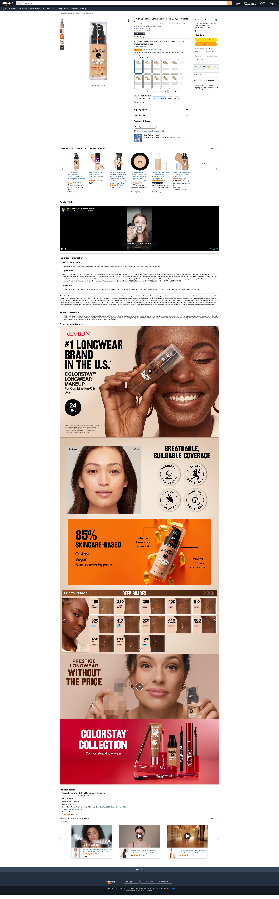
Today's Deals (22, 8)
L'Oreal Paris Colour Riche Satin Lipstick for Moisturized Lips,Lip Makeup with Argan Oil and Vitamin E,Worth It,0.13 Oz (193, 852)
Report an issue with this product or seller (151, 131)
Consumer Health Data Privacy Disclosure (141, 888)
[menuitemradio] (214, 249)
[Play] (61, 249)
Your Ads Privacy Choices (163, 888)
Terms (159, 49)
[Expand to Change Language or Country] (137, 882)
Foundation (89, 13)
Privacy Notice (123, 888)
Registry (59, 8)
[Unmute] (217, 249)
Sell (53, 8)
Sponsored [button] (63, 821)
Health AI (12, 8)
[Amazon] (8, 3)
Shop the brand (174, 137)
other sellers (159, 52)
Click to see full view (98, 85)
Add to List (197, 74)
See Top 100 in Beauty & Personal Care (114, 807)
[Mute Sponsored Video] (109, 845)
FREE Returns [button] (139, 46)
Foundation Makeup (75, 809)
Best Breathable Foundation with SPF (80, 211)
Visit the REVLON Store (142, 28)
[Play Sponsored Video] (139, 836)
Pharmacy (74, 8)
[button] (5, 9)
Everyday (83, 8)
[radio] (62, 20)
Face (83, 13)
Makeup (78, 13)
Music (66, 8)
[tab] (137, 649)
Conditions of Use (112, 888)
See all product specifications (145, 127)
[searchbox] (124, 3)
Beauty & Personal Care (67, 13)
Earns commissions (89, 208)
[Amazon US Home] (110, 882)
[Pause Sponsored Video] (109, 841)
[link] (76, 176)
